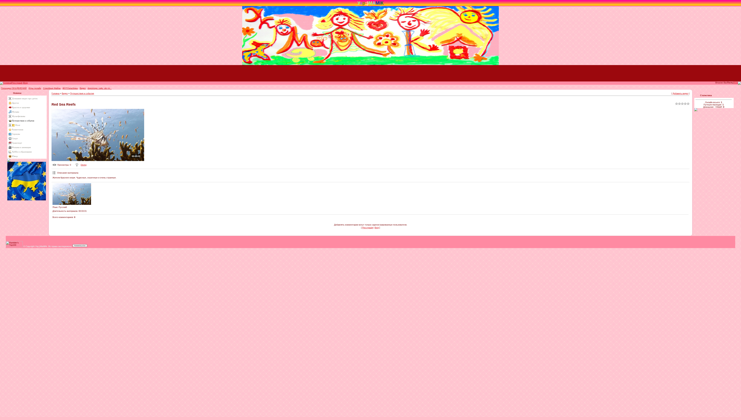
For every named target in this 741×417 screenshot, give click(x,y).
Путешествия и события (23, 121)
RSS (736, 82)
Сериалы (16, 134)
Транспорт (17, 143)
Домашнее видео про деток (24, 98)
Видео (65, 93)
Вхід (26, 83)
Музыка (15, 112)
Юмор (15, 156)
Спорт (15, 138)
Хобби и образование (22, 152)
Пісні (17, 125)
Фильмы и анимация (21, 147)
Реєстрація (17, 83)
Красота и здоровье (21, 107)
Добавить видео (680, 93)
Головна (7, 83)
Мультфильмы (18, 116)
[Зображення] (71, 194)
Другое (15, 103)
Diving (83, 165)
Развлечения (17, 129)
